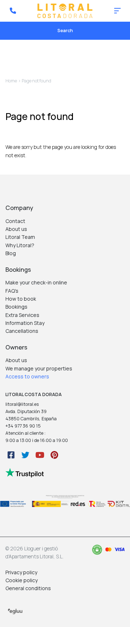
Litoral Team (20, 236)
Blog (10, 253)
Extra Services (22, 315)
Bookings (16, 306)
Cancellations (21, 330)
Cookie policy (21, 580)
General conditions (28, 588)
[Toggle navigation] (117, 11)
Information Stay (24, 322)
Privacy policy (21, 572)
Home (11, 81)
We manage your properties (38, 368)
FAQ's (11, 290)
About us (16, 229)
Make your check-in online (36, 282)
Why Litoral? (19, 245)
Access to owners (27, 376)
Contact (15, 221)
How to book (20, 298)
